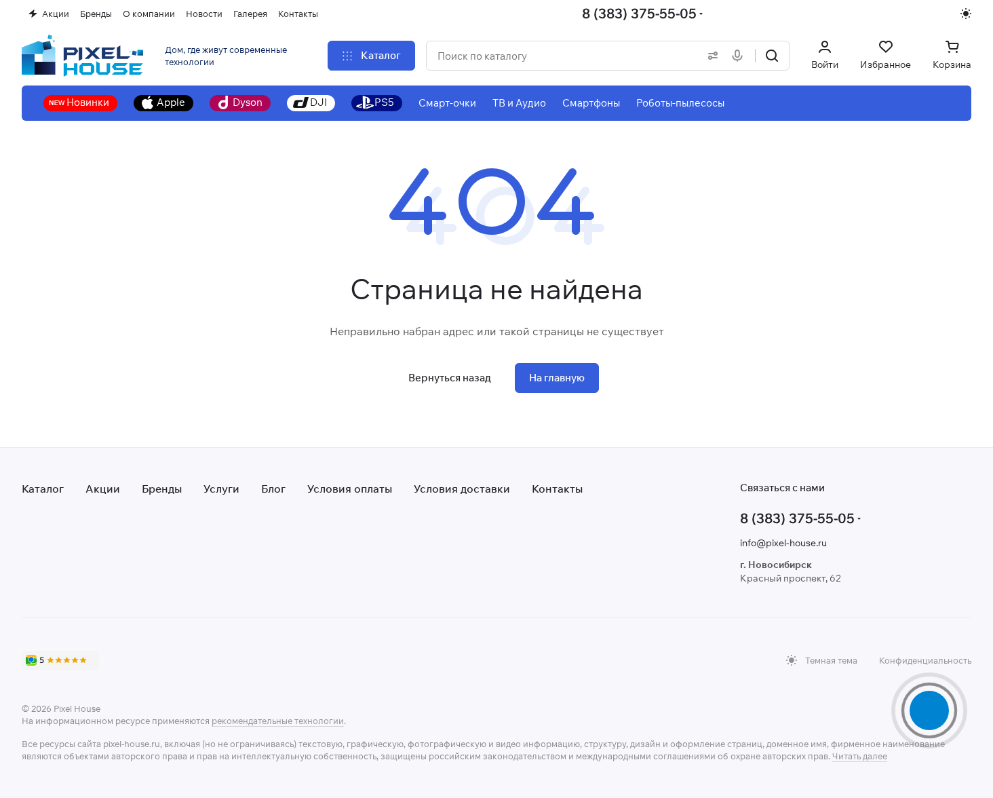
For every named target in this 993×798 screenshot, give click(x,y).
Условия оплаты (349, 488)
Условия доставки (462, 488)
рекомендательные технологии (278, 720)
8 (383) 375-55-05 (639, 13)
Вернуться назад (449, 377)
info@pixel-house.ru (783, 543)
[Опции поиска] (710, 55)
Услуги (221, 488)
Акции (102, 488)
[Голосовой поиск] (740, 55)
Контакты (557, 488)
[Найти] (772, 55)
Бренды (162, 488)
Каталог (43, 488)
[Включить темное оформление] (965, 13)
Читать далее (859, 755)
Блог (273, 488)
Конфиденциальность (925, 660)
